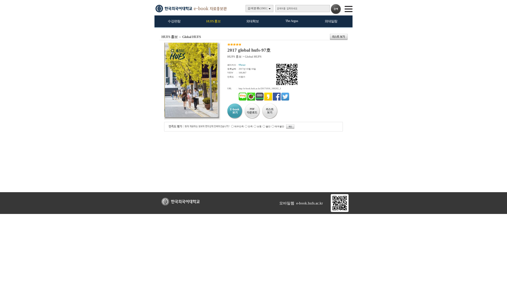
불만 (268, 126)
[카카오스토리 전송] (268, 100)
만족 (250, 126)
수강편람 (174, 21)
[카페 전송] (251, 100)
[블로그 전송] (243, 100)
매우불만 (279, 126)
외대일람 (331, 21)
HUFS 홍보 (213, 21)
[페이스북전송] (277, 100)
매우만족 (239, 126)
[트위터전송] (285, 100)
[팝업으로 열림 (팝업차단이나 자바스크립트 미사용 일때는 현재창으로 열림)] (191, 116)
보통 (259, 126)
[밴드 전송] (260, 100)
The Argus (291, 21)
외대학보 (252, 21)
